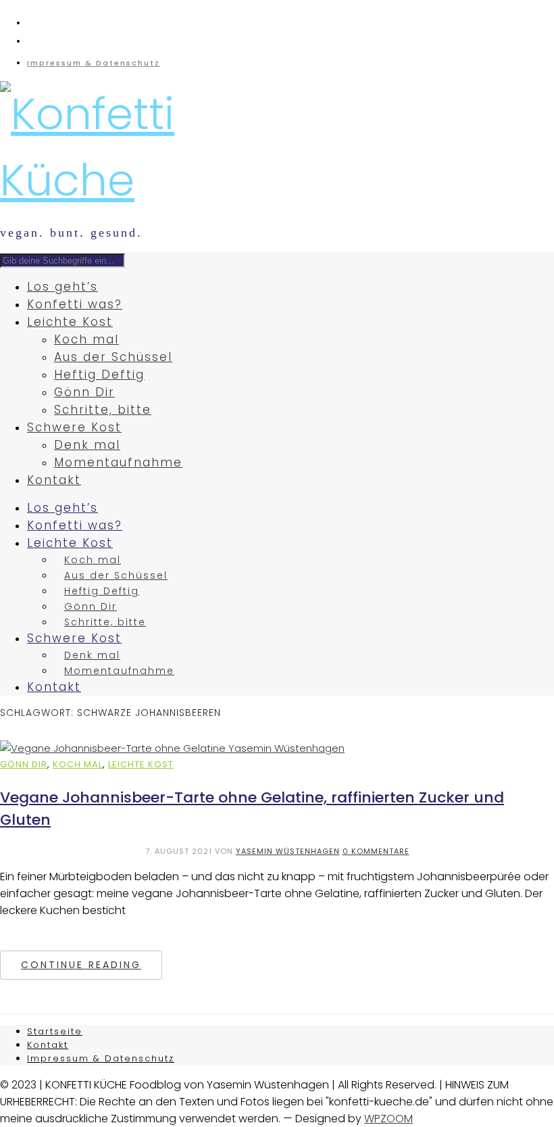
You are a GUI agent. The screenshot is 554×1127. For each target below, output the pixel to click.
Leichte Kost (70, 322)
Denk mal (87, 445)
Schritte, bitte (102, 410)
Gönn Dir (84, 392)
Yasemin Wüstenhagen (288, 851)
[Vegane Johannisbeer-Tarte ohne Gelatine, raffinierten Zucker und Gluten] (172, 748)
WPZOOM (388, 1118)
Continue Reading (81, 965)
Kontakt (54, 480)
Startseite (54, 1031)
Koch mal (86, 339)
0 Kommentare (376, 851)
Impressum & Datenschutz (93, 62)
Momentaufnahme (118, 462)
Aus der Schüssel (113, 357)
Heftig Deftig (99, 374)
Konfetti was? (74, 304)
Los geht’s (62, 287)
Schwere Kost (74, 427)
